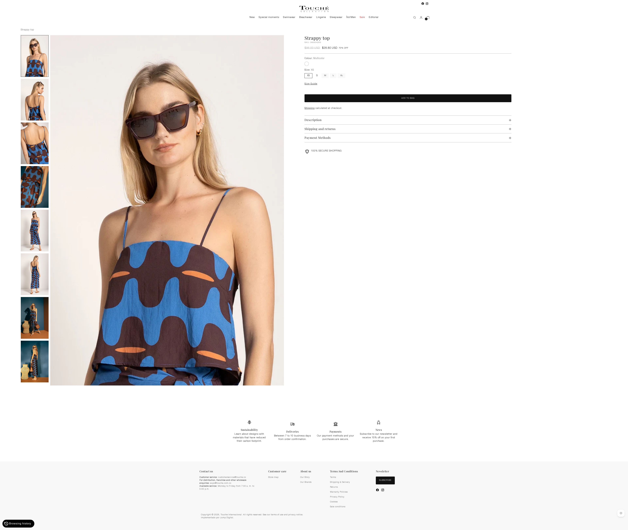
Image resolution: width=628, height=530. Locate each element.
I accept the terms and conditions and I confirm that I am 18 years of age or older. (316, 283)
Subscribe (314, 291)
